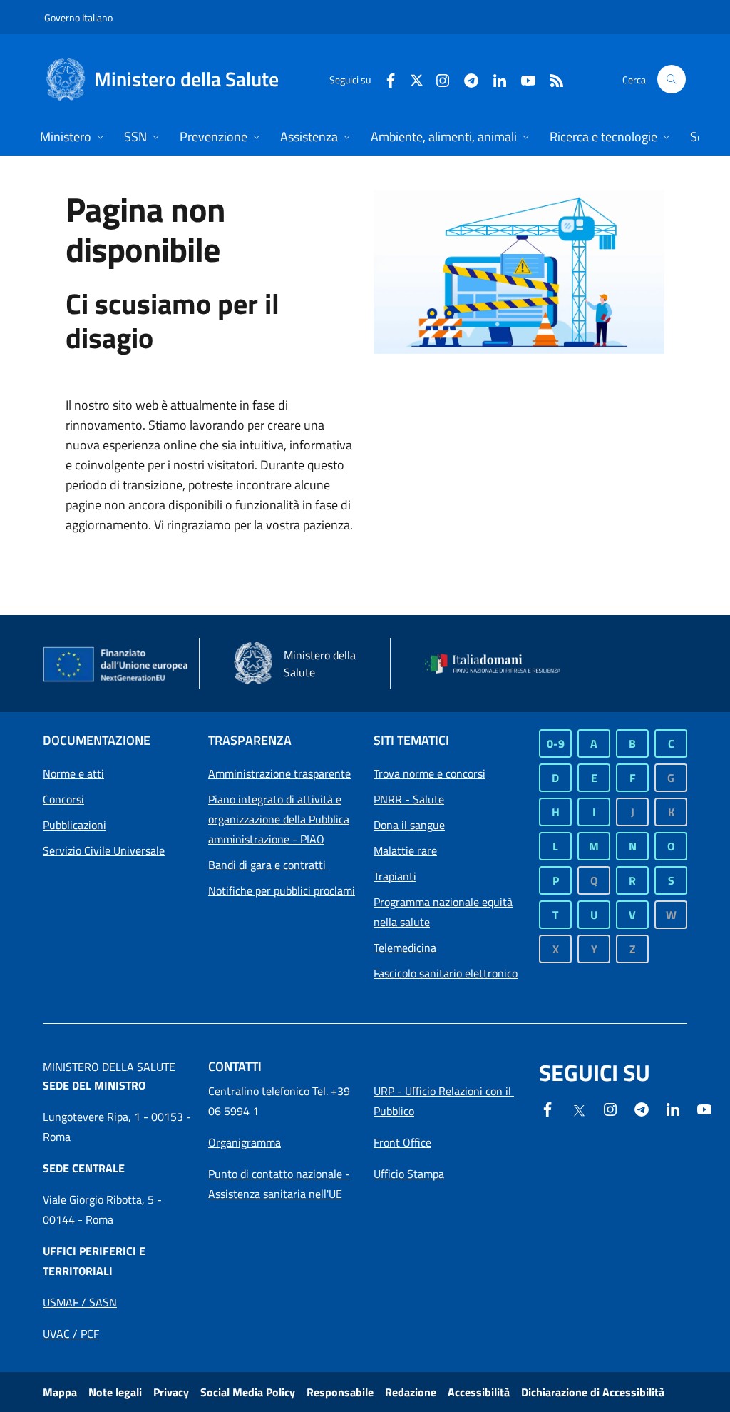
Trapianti (395, 876)
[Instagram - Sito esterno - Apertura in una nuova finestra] (437, 78)
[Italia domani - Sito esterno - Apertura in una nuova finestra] (499, 664)
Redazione (410, 1392)
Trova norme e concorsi (429, 773)
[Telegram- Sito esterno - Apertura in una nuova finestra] (465, 78)
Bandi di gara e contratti (267, 864)
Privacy (171, 1392)
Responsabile (340, 1392)
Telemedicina (405, 947)
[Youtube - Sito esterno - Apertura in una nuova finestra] (522, 78)
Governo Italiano (78, 17)
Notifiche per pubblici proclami (281, 890)
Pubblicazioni (74, 824)
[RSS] (551, 78)
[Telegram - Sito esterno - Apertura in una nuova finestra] (641, 1108)
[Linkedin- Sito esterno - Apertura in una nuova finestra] (673, 1108)
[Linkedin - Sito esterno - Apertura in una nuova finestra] (494, 78)
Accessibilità (479, 1392)
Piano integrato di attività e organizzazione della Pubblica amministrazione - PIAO (278, 819)
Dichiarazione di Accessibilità (592, 1392)
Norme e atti (73, 773)
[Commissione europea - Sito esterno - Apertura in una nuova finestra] (116, 665)
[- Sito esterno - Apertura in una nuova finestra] (704, 1108)
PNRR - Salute (409, 799)
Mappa (60, 1392)
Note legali (115, 1392)
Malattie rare (405, 850)
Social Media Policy (247, 1392)
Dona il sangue (409, 824)
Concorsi (63, 799)
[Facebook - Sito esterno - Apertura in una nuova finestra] (385, 78)
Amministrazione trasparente (279, 773)
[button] (671, 79)
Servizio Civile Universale (104, 850)
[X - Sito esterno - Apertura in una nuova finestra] (417, 78)
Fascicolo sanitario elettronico (446, 973)
